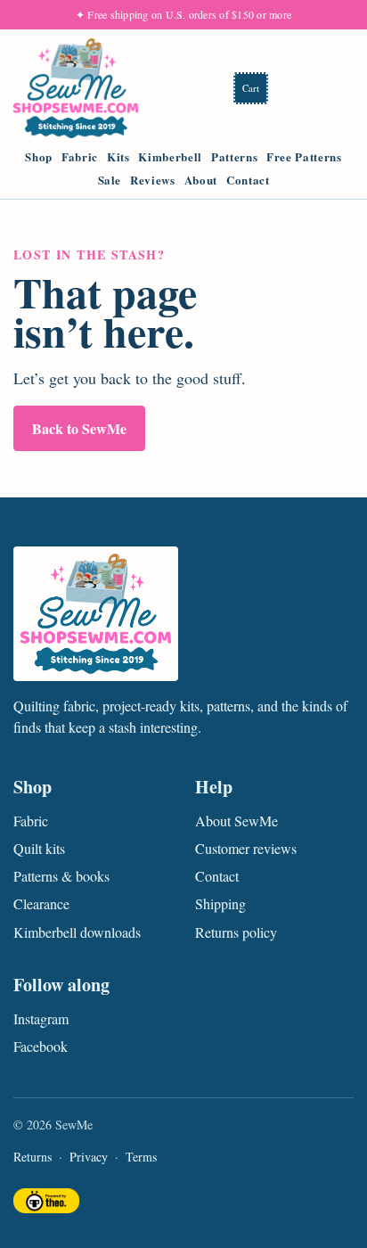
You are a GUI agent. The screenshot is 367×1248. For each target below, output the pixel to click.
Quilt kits (39, 848)
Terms (141, 1156)
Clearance (41, 903)
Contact (248, 180)
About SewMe (236, 820)
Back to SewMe (79, 428)
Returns (32, 1156)
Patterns (234, 157)
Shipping (220, 903)
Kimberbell (170, 157)
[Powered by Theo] (46, 1203)
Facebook (40, 1046)
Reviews (152, 180)
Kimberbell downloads (77, 932)
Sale (110, 180)
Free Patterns (303, 157)
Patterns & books (61, 875)
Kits (118, 157)
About (200, 180)
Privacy (88, 1156)
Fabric (79, 157)
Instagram (41, 1018)
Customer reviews (246, 848)
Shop (39, 157)
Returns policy (236, 932)
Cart (250, 87)
